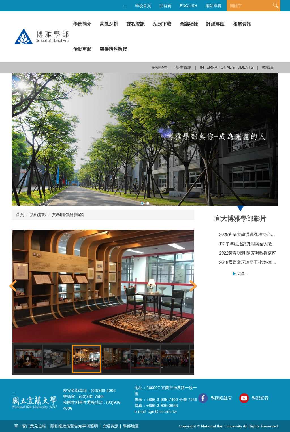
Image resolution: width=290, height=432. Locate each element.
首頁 (20, 214)
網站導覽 (213, 5)
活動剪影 (82, 49)
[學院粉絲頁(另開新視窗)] (203, 398)
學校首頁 (143, 5)
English (188, 5)
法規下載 (162, 23)
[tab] (142, 203)
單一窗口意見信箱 (30, 426)
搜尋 (275, 6)
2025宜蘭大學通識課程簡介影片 (248, 234)
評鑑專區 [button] (215, 23)
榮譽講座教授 (113, 49)
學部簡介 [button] (82, 23)
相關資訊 (242, 23)
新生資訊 (183, 67)
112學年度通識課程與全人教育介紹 (248, 243)
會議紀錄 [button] (189, 23)
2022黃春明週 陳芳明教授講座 (247, 253)
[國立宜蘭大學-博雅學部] (40, 36)
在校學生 (159, 67)
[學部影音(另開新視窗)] (244, 398)
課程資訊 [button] (136, 23)
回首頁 (165, 5)
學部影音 (260, 398)
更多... (242, 274)
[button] (13, 286)
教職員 (268, 67)
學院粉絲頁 (221, 398)
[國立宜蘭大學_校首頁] (34, 402)
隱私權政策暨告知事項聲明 (74, 426)
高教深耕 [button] (109, 23)
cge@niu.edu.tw (162, 411)
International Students (226, 67)
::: (125, 5)
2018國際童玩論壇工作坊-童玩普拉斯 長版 (248, 262)
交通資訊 (110, 426)
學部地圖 (131, 426)
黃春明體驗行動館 (68, 214)
